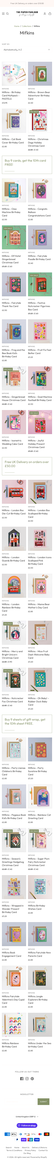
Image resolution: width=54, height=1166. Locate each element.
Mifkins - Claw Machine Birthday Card (11, 212)
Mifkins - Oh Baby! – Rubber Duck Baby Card (38, 701)
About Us (25, 1147)
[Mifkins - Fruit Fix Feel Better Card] (40, 331)
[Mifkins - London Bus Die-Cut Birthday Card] (14, 492)
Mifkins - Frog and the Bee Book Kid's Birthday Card (13, 353)
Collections (26, 26)
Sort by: (6, 44)
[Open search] (7, 13)
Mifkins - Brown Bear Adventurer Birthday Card (39, 95)
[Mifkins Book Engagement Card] (14, 934)
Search (9, 1147)
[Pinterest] (32, 1078)
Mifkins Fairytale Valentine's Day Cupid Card (13, 999)
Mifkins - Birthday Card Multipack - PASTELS (11, 95)
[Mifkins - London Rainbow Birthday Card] (14, 586)
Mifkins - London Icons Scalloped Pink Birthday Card (40, 560)
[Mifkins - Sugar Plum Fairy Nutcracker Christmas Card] (40, 840)
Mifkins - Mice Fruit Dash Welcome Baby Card (39, 654)
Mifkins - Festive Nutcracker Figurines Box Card (39, 306)
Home (16, 26)
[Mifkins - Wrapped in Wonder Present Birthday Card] (14, 887)
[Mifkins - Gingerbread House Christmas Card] (14, 378)
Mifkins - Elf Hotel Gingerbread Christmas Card (11, 259)
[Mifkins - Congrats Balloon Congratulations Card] (40, 190)
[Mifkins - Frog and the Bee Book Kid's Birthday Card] (14, 331)
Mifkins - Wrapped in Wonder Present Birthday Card (13, 909)
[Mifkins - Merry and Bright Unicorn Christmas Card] (14, 633)
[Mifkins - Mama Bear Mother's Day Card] (40, 586)
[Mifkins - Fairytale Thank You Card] (14, 284)
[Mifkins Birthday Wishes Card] (40, 887)
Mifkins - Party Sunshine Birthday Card (37, 771)
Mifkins (5, 89)
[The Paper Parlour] (27, 13)
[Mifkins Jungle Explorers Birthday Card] (40, 978)
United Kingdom (26, 1116)
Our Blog (27, 1153)
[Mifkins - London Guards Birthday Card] (14, 539)
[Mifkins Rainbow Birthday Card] (14, 1025)
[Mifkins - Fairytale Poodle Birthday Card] (40, 237)
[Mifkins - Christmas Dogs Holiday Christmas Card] (40, 121)
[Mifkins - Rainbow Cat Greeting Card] (40, 796)
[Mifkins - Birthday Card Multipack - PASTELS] (14, 74)
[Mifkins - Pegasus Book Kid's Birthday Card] (14, 796)
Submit (43, 1102)
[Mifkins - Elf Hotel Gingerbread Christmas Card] (14, 237)
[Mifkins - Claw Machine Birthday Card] (14, 190)
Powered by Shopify (38, 1157)
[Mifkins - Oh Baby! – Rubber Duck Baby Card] (40, 680)
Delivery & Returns (39, 1147)
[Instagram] (27, 1078)
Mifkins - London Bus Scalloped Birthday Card (39, 513)
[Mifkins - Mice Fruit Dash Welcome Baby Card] (40, 633)
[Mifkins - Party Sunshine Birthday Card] (40, 750)
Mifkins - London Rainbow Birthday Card (11, 607)
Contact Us (43, 1150)
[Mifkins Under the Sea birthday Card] (40, 1025)
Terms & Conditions (14, 1150)
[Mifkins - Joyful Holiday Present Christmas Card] (40, 422)
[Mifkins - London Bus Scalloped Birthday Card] (40, 492)
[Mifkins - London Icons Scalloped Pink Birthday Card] (40, 539)
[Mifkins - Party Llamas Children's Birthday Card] (14, 750)
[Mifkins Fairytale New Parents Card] (40, 934)
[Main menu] (3, 13)
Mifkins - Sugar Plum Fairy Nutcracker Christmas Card (38, 862)
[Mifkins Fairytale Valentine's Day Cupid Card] (14, 978)
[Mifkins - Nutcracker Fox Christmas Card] (14, 680)
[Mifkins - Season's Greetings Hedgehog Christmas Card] (14, 840)
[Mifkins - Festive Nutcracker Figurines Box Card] (40, 284)
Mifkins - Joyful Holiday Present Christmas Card (36, 444)
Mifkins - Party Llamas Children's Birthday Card (13, 771)
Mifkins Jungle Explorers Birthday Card (38, 999)
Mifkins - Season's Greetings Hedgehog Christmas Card (13, 862)
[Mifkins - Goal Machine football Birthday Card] (40, 378)
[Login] (44, 13)
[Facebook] (21, 1078)
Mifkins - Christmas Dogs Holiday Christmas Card (38, 142)
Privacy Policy (30, 1150)
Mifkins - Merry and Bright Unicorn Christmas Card (12, 654)
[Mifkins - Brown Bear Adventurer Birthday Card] (40, 74)
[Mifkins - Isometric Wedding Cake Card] (14, 422)
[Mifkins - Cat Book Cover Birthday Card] (14, 121)
